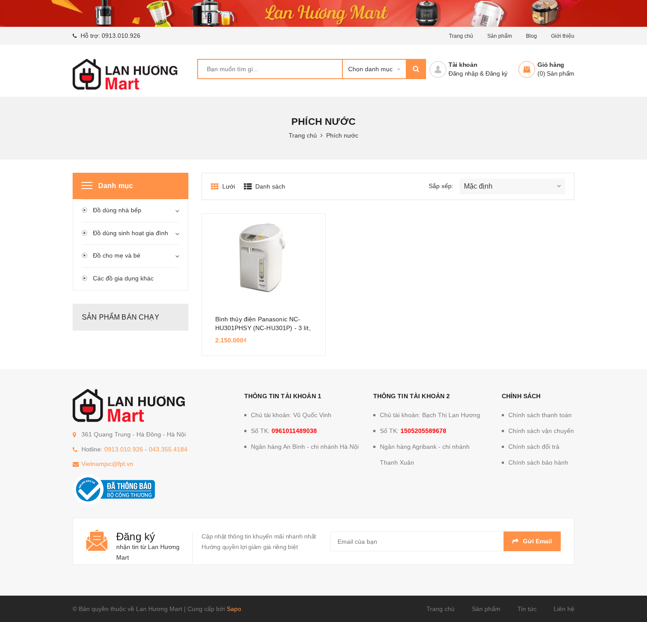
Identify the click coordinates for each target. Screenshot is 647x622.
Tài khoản (463, 64)
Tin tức (527, 608)
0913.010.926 (121, 35)
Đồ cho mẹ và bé (116, 255)
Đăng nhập (463, 73)
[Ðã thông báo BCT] (114, 488)
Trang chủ (440, 608)
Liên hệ (564, 608)
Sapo (234, 608)
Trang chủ (461, 36)
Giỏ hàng (550, 64)
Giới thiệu (562, 36)
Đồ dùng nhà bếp (117, 210)
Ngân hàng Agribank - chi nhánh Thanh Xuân (425, 454)
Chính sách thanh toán (540, 414)
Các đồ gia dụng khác (123, 278)
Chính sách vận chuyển (541, 430)
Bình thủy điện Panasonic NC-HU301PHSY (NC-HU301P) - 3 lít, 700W (263, 328)
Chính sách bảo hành (538, 462)
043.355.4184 (168, 449)
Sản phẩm (499, 36)
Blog (531, 36)
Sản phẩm (486, 608)
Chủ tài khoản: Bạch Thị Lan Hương (430, 414)
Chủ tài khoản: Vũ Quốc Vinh (291, 414)
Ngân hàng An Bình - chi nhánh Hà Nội (305, 446)
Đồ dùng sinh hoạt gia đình (130, 232)
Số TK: (284, 430)
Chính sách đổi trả (533, 446)
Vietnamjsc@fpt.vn (107, 463)
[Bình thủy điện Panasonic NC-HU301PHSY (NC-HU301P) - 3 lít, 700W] (263, 258)
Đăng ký (496, 73)
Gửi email (537, 541)
